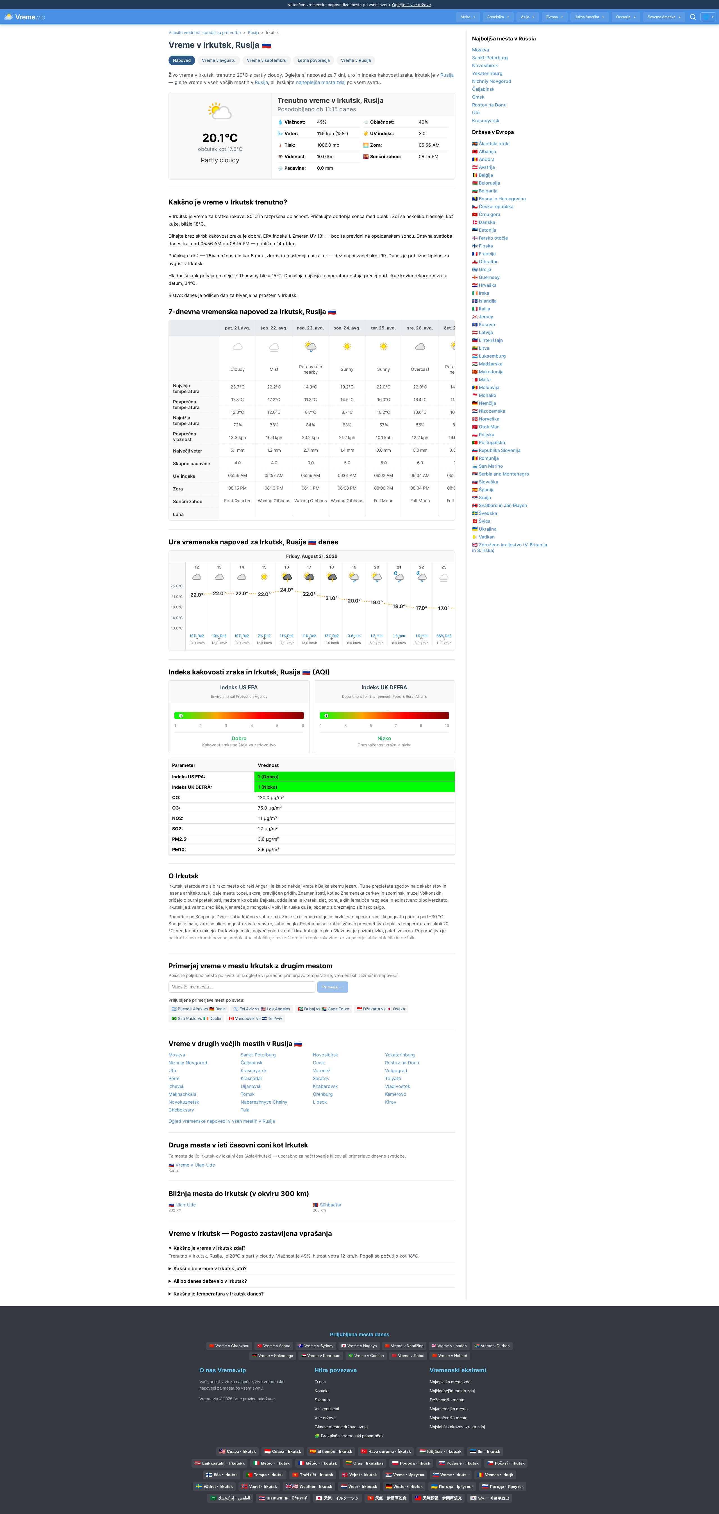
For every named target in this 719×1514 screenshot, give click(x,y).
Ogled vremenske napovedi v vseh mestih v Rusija (222, 1121)
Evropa (554, 17)
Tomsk (248, 1094)
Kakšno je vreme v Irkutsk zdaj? (209, 1248)
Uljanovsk (251, 1086)
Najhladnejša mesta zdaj (452, 1390)
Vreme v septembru (266, 60)
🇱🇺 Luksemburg (489, 356)
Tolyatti (393, 1078)
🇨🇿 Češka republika (492, 206)
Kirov (390, 1102)
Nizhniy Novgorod (188, 1062)
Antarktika (498, 17)
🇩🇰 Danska (483, 222)
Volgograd (396, 1070)
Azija (527, 17)
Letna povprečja (314, 60)
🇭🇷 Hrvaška (484, 285)
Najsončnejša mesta (448, 1417)
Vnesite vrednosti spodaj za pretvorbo (205, 32)
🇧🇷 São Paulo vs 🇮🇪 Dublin (196, 1018)
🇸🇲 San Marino (487, 466)
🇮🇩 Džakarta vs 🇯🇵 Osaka (381, 1008)
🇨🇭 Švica (481, 521)
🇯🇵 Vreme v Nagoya (359, 1345)
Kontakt (322, 1390)
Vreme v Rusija (356, 60)
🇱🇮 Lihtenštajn (487, 340)
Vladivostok (397, 1086)
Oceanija (626, 17)
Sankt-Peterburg (258, 1055)
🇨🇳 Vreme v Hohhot (449, 1355)
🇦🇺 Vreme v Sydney (315, 1345)
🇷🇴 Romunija (485, 458)
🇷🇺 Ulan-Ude (182, 1207)
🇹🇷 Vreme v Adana (273, 1345)
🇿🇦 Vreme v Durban (492, 1345)
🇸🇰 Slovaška (485, 482)
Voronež (322, 1070)
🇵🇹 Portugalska (488, 442)
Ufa (172, 1070)
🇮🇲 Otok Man (486, 426)
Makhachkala (182, 1094)
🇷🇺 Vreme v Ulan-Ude (192, 1167)
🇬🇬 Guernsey (486, 277)
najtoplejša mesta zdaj (320, 82)
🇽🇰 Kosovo (483, 324)
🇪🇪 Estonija (484, 230)
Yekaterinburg (400, 1055)
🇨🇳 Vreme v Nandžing (404, 1345)
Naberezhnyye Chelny (264, 1102)
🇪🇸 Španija (483, 489)
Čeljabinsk (252, 1062)
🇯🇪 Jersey (482, 316)
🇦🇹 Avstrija (483, 167)
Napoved (182, 60)
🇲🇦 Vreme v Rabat (408, 1355)
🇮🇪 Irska (480, 293)
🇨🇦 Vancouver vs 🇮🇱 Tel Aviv (255, 1018)
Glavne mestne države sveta (341, 1426)
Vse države (325, 1417)
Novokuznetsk (184, 1102)
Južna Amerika (589, 17)
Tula (245, 1110)
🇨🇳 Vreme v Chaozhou (229, 1345)
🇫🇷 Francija (484, 253)
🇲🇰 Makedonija (488, 371)
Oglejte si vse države (411, 4)
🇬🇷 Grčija (481, 269)
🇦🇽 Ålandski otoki (490, 143)
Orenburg (323, 1094)
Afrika (468, 17)
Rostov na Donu (402, 1062)
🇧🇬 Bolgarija (484, 191)
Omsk (319, 1062)
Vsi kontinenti (327, 1408)
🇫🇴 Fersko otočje (490, 238)
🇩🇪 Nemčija (484, 403)
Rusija (253, 32)
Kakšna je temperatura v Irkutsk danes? (219, 1294)
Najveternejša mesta (449, 1408)
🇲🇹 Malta (481, 379)
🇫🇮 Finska (482, 246)
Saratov (321, 1078)
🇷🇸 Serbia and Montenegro (500, 474)
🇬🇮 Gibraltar (485, 261)
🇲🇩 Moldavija (485, 387)
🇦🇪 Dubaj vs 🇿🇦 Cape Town (323, 1008)
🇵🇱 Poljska (483, 434)
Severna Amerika (664, 17)
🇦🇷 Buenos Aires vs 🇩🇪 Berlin (199, 1008)
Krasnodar (251, 1078)
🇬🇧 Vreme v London (449, 1345)
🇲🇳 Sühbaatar (327, 1207)
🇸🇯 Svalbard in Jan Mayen (499, 505)
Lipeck (320, 1102)
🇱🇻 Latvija (482, 332)
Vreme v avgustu (219, 60)
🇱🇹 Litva (480, 348)
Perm (174, 1078)
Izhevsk (177, 1086)
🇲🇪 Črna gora (486, 214)
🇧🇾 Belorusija (486, 183)
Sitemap (322, 1399)
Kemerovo (395, 1094)
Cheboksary (181, 1110)
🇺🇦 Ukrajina (484, 529)
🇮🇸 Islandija (484, 301)
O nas (320, 1381)
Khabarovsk (325, 1086)
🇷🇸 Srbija (481, 497)
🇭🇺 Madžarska (487, 364)
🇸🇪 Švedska (484, 513)
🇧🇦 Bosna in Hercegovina (499, 198)
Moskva (177, 1055)
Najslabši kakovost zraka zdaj (457, 1426)
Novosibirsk (325, 1055)
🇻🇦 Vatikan (483, 537)
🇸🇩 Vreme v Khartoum (320, 1355)
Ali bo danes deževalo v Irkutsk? (210, 1281)
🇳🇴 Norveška (485, 419)
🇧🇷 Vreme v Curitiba (366, 1355)
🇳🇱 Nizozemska (488, 411)
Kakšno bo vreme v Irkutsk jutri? (210, 1268)
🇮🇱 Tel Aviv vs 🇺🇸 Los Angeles (261, 1008)
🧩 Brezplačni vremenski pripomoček (349, 1435)
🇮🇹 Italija (481, 309)
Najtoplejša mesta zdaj (450, 1381)
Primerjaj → (332, 987)
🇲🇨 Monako (484, 395)
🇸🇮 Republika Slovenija (496, 450)
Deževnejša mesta (447, 1399)
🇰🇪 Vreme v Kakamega (272, 1355)
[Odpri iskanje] (692, 17)
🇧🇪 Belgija (482, 175)
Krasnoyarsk (254, 1070)
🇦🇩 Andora (483, 159)
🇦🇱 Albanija (484, 151)
